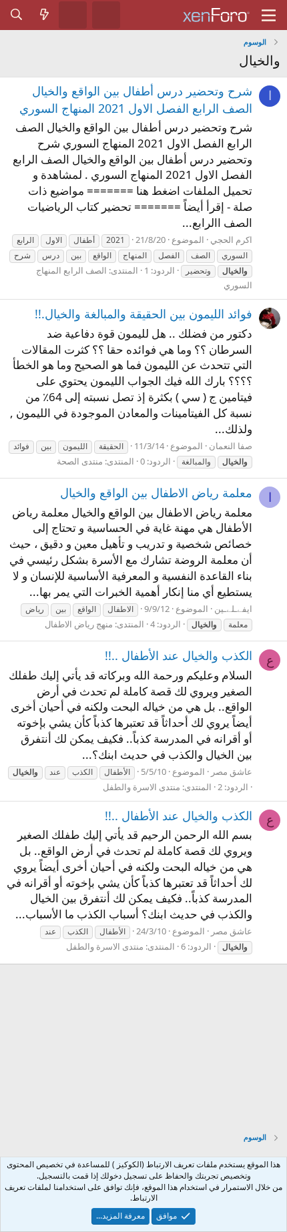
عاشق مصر (231, 771)
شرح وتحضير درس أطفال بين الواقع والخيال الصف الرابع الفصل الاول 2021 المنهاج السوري (135, 99)
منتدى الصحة (80, 461)
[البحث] (17, 14)
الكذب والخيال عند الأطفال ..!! (178, 655)
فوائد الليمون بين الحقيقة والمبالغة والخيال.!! (143, 314)
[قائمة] (268, 15)
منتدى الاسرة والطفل (141, 787)
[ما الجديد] (45, 14)
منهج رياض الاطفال (79, 624)
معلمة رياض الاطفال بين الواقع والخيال (156, 493)
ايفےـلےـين (233, 609)
